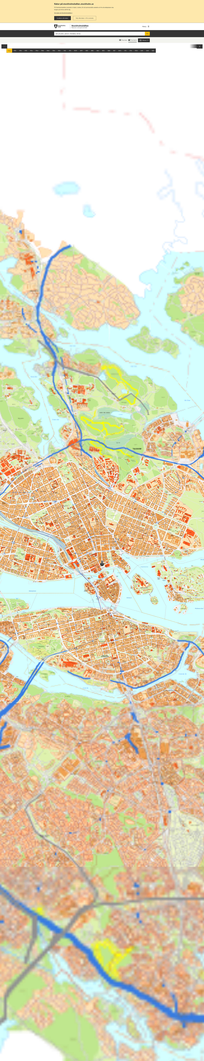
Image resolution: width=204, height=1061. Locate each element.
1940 (48, 50)
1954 (37, 50)
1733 (130, 50)
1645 (142, 50)
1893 (87, 50)
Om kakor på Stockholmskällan (63, 13)
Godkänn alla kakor (62, 18)
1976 (20, 50)
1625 (153, 50)
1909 (75, 50)
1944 (42, 50)
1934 (54, 50)
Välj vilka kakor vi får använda (84, 18)
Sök (147, 33)
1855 (103, 50)
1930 (59, 50)
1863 (98, 50)
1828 (109, 50)
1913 (70, 50)
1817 (114, 50)
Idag (9, 50)
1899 (81, 50)
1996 (15, 50)
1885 (92, 50)
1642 (147, 50)
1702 (136, 50)
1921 (65, 50)
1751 (125, 50)
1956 (31, 50)
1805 (119, 50)
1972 (26, 50)
